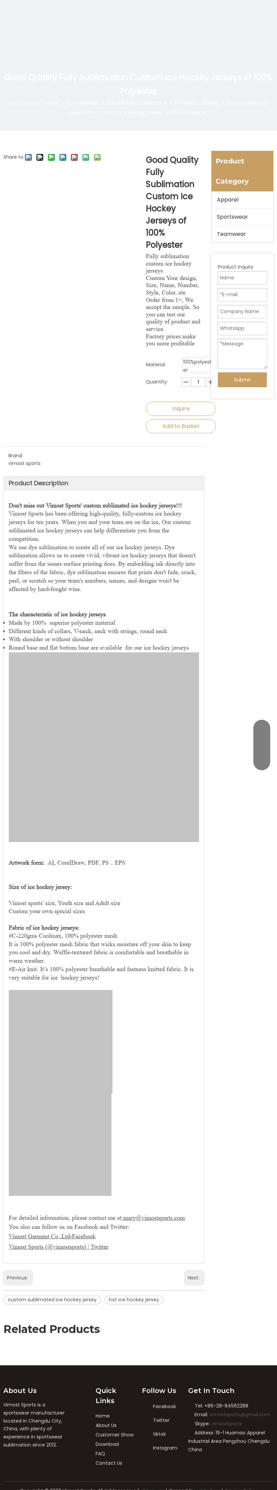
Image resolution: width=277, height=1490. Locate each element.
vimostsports (226, 1423)
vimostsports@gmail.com (239, 1414)
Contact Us (109, 1463)
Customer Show (114, 1434)
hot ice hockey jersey (134, 1299)
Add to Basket (181, 426)
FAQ (100, 1453)
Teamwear (231, 234)
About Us (106, 1425)
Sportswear (232, 217)
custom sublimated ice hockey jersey (52, 1299)
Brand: (15, 455)
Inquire (181, 408)
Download (107, 1444)
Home (103, 1416)
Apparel (227, 200)
